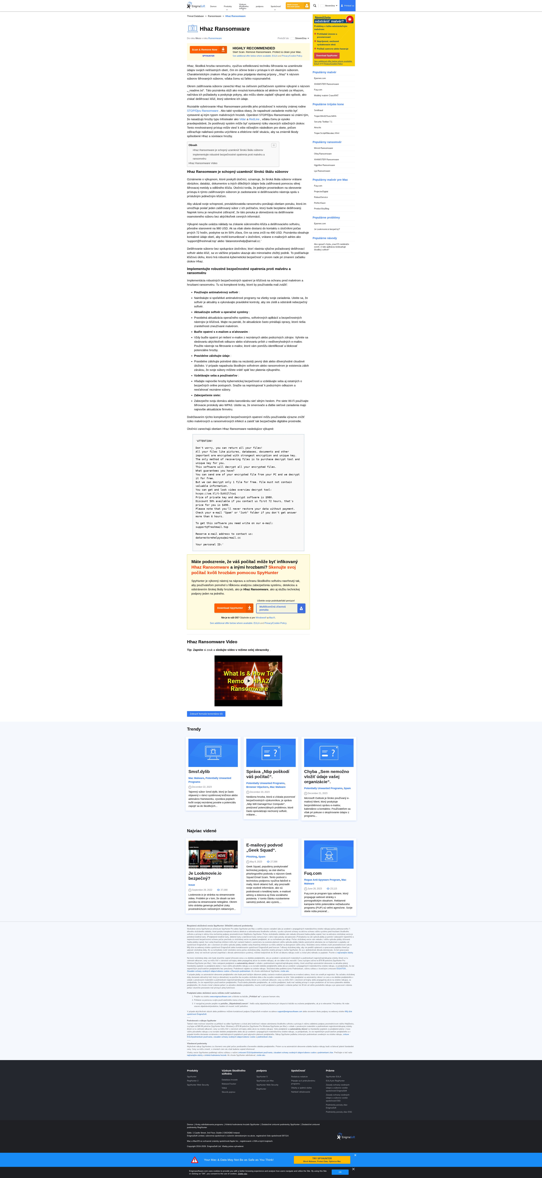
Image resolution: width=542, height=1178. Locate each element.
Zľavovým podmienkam (240, 971)
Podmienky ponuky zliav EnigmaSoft (336, 1106)
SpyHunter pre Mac (265, 1081)
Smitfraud (318, 110)
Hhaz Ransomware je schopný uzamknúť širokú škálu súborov (228, 150)
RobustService (321, 197)
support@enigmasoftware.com (289, 1012)
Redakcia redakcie (299, 1076)
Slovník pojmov (228, 1092)
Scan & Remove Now (204, 49)
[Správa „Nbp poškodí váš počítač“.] (271, 753)
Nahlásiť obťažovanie (300, 1092)
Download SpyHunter (230, 608)
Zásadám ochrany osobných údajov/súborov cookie (208, 971)
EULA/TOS (341, 969)
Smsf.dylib (199, 771)
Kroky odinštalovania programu (209, 1124)
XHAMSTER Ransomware (326, 84)
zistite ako (284, 971)
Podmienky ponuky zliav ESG (339, 1112)
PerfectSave (319, 203)
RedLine (254, 119)
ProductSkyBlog (321, 208)
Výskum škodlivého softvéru (244, 6)
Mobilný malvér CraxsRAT (326, 95)
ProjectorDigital (321, 191)
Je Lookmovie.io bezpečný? (327, 229)
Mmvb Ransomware (323, 148)
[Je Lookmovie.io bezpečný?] (213, 854)
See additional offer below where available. (252, 56)
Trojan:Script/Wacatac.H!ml (326, 133)
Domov (213, 6)
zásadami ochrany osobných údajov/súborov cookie (295, 1053)
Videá (224, 1088)
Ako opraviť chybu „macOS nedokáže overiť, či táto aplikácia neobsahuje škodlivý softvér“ (331, 247)
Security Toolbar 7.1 (323, 121)
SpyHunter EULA (333, 1076)
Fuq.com (318, 89)
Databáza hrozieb (230, 1080)
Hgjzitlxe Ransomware (324, 165)
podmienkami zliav (325, 1053)
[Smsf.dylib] (213, 753)
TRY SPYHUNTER (322, 1159)
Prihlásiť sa (349, 6)
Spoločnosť (276, 6)
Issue (191, 884)
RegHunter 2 (192, 1081)
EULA (274, 56)
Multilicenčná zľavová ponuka (272, 608)
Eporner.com (320, 78)
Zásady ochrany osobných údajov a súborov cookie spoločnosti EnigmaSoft (337, 1088)
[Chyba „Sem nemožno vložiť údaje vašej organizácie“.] (329, 753)
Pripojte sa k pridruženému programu (303, 1082)
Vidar (242, 119)
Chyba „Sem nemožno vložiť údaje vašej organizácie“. (326, 776)
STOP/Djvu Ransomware (202, 110)
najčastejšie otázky (345, 953)
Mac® (272, 617)
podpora (259, 6)
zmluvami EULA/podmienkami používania (255, 1053)
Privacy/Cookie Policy (292, 56)
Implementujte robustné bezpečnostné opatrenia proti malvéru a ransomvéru (229, 156)
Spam (347, 788)
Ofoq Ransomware (323, 153)
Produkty (228, 6)
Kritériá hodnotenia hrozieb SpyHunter (242, 1124)
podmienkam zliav (264, 1037)
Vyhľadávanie (315, 5)
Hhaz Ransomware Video (203, 163)
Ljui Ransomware (322, 171)
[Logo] (196, 5)
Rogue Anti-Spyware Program (322, 879)
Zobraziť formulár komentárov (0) (206, 714)
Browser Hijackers (257, 787)
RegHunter (261, 1089)
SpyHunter (191, 1076)
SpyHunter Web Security (198, 1085)
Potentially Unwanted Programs (265, 783)
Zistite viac (242, 1173)
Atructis (317, 127)
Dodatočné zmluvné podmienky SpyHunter (281, 1124)
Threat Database (195, 16)
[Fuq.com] (329, 854)
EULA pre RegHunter (335, 1081)
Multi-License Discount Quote (293, 6)
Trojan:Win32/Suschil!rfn (325, 116)
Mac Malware (196, 778)
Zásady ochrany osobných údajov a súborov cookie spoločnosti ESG (337, 1098)
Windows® (261, 617)
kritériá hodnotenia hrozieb (215, 1055)
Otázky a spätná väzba (301, 1088)
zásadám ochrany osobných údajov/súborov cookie (234, 1037)
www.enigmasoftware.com (220, 997)
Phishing (251, 856)
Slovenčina (330, 6)
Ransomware (214, 16)
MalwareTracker (229, 1084)
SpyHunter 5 (262, 1076)
